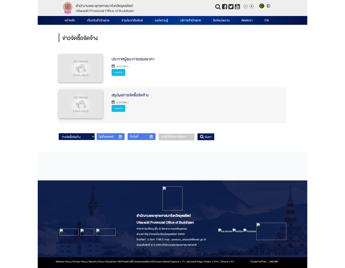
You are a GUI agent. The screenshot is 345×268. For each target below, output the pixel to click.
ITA (267, 20)
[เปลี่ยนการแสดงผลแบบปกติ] (269, 6)
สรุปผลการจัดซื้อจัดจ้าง (130, 95)
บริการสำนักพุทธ (190, 20)
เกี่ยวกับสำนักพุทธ (98, 20)
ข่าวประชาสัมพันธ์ (132, 20)
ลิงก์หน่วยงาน (221, 20)
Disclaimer (111, 261)
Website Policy (63, 261)
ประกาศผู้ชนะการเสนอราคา (133, 59)
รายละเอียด (118, 72)
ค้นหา (208, 137)
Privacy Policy (80, 261)
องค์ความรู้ (161, 20)
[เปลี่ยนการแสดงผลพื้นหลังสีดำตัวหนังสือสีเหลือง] (262, 6)
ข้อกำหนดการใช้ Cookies (130, 261)
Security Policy (96, 261)
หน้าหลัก (70, 20)
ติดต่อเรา (247, 20)
